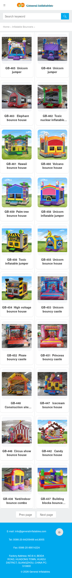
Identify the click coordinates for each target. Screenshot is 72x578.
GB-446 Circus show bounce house (16, 453)
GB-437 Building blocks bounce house (52, 503)
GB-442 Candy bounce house (52, 453)
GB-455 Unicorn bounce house (52, 261)
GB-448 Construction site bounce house (17, 407)
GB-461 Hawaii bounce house (16, 166)
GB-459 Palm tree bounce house (17, 214)
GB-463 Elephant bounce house (16, 118)
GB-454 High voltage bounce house (16, 309)
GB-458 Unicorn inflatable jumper (52, 214)
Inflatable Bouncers (22, 26)
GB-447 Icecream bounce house (52, 405)
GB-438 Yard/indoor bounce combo (16, 501)
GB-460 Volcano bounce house (52, 166)
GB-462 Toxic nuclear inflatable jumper (52, 120)
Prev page (25, 515)
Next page (46, 515)
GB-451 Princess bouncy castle (52, 357)
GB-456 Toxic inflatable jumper (16, 261)
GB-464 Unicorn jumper (52, 70)
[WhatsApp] (59, 532)
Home (6, 26)
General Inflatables (39, 571)
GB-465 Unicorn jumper (16, 70)
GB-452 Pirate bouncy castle (16, 357)
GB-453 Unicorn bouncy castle (52, 309)
